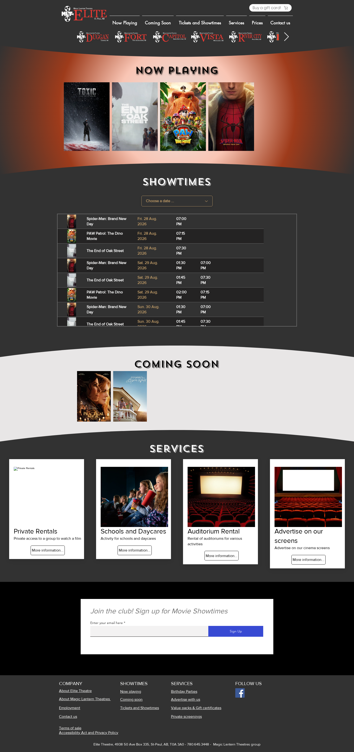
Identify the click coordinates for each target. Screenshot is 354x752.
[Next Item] (286, 37)
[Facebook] (240, 693)
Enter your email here (106, 622)
